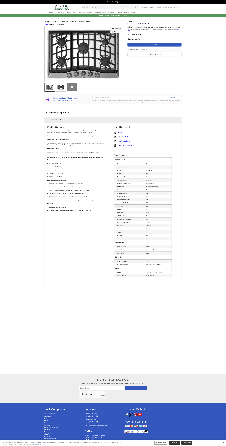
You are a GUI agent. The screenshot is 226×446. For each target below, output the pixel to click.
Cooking (54, 18)
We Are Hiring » (114, 2)
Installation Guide (123, 137)
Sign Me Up (136, 388)
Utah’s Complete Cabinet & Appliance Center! (113, 15)
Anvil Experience (51, 12)
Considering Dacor (50, 438)
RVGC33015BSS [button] (59, 24)
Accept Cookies (187, 442)
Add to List (117, 32)
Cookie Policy (37, 444)
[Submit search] (136, 7)
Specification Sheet (124, 141)
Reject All (174, 442)
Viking (46, 24)
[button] (143, 7)
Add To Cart (154, 44)
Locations (133, 12)
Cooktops (60, 18)
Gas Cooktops (68, 18)
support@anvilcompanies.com (98, 425)
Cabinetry (82, 12)
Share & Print (117, 28)
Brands (75, 12)
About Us (126, 12)
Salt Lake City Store (91, 414)
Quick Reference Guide (125, 145)
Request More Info (155, 54)
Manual (120, 133)
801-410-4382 (93, 416)
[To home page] (61, 7)
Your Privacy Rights (160, 442)
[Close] (223, 443)
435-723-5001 (93, 422)
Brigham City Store (90, 419)
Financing (119, 12)
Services (89, 12)
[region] (113, 443)
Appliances (61, 12)
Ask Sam (172, 97)
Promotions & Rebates (100, 12)
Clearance (111, 12)
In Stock (69, 12)
